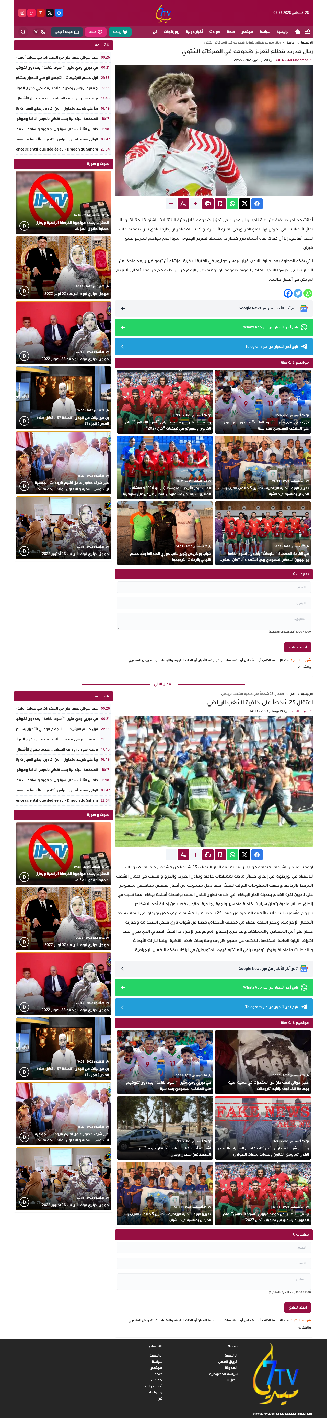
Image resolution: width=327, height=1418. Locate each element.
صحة (158, 1374)
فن (160, 1398)
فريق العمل (228, 1361)
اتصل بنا (232, 1380)
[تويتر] (50, 13)
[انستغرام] (22, 13)
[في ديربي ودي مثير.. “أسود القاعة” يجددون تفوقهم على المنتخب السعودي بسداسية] (263, 401)
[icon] (298, 32)
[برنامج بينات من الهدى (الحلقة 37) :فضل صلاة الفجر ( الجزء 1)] (63, 397)
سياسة (157, 1361)
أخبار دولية (153, 1386)
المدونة (231, 1367)
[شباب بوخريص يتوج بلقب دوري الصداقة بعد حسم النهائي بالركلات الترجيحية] (165, 533)
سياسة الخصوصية (223, 1374)
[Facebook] (288, 293)
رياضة (291, 42)
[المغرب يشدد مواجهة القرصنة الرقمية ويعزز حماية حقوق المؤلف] (63, 202)
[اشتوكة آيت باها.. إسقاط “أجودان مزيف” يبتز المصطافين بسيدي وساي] (165, 1128)
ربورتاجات (154, 1392)
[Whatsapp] (307, 293)
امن (292, 693)
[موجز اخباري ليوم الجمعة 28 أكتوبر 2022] (63, 332)
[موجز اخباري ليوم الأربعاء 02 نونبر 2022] (63, 267)
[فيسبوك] (59, 13)
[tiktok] (31, 13)
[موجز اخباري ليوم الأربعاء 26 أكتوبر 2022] (63, 527)
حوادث (156, 1380)
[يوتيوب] (41, 13)
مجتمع (156, 1367)
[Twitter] (298, 293)
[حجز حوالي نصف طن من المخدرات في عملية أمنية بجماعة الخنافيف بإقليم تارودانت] (263, 1062)
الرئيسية (307, 42)
